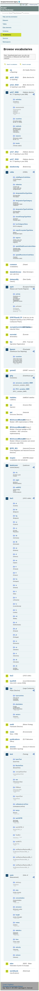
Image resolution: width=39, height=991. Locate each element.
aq (11, 70)
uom (11, 875)
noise (12, 732)
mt (16, 616)
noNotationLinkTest (19, 804)
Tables (5, 24)
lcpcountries (19, 695)
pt (16, 635)
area (17, 890)
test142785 (19, 818)
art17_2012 (14, 152)
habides (13, 397)
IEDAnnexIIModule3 (16, 427)
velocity (18, 947)
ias (11, 405)
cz (16, 528)
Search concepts (26, 64)
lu (16, 604)
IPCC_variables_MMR (19, 389)
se (16, 647)
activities (18, 99)
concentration (19, 898)
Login (23, 4)
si (16, 653)
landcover (14, 465)
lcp (11, 688)
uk (16, 666)
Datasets (5, 20)
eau (17, 779)
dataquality (14, 279)
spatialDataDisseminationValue (19, 246)
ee (16, 548)
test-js (17, 810)
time (17, 939)
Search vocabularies (12, 64)
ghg (11, 376)
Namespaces (7, 42)
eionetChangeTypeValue (19, 216)
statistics (18, 930)
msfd (12, 724)
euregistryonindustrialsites (16, 327)
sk (16, 659)
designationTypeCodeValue (19, 209)
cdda (12, 172)
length (18, 915)
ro (16, 641)
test (11, 754)
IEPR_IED (14, 448)
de (16, 535)
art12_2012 (14, 77)
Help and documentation (10, 17)
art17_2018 (14, 159)
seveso (13, 747)
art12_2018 (14, 85)
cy (16, 522)
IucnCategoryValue (19, 224)
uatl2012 (18, 487)
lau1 (11, 498)
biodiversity (14, 167)
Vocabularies (7, 35)
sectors (18, 714)
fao (11, 342)
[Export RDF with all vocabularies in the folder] (33, 94)
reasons (18, 136)
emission (19, 907)
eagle (17, 480)
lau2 (11, 676)
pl (16, 628)
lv (16, 610)
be (16, 509)
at (16, 503)
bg (16, 516)
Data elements (7, 27)
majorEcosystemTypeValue (19, 230)
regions (18, 237)
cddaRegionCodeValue (19, 177)
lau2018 (13, 681)
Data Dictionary (18, 13)
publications (15, 739)
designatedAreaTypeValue (19, 193)
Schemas (5, 31)
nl (16, 622)
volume (18, 955)
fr (16, 573)
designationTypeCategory (19, 200)
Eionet (10, 13)
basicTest (19, 759)
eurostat (13, 334)
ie (16, 585)
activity (18, 294)
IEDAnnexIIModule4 (16, 439)
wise (11, 963)
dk (16, 542)
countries (19, 119)
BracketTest (19, 765)
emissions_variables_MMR (19, 383)
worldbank (14, 971)
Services (5, 38)
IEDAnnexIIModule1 (16, 420)
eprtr (12, 287)
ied (11, 412)
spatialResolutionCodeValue (19, 255)
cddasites (19, 184)
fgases (12, 349)
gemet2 (13, 370)
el (16, 554)
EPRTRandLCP (16, 317)
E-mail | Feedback (8, 984)
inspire (12, 458)
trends (18, 143)
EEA (11, 2)
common (13, 264)
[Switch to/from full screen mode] (27, 5)
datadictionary (15, 272)
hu (16, 579)
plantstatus (19, 704)
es (16, 560)
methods (18, 126)
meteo (18, 922)
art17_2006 (14, 92)
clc (16, 472)
